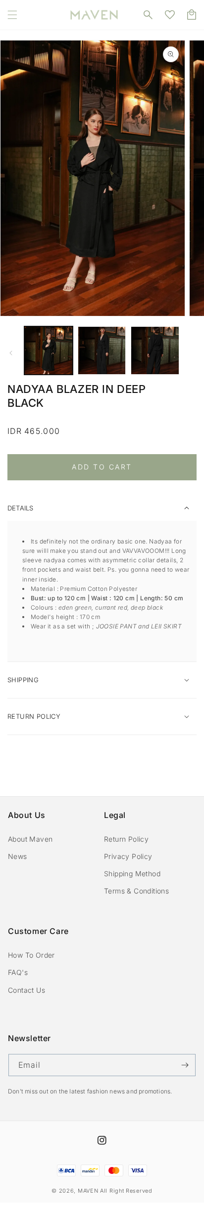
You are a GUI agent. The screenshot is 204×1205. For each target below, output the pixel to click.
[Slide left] (11, 353)
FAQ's (18, 972)
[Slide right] (193, 353)
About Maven (30, 839)
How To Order (31, 955)
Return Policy (126, 839)
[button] (12, 15)
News (17, 856)
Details (20, 508)
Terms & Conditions (136, 891)
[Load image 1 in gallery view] (48, 350)
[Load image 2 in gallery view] (102, 350)
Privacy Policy (128, 856)
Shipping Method (132, 873)
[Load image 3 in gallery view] (155, 350)
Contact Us (26, 990)
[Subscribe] (185, 1065)
